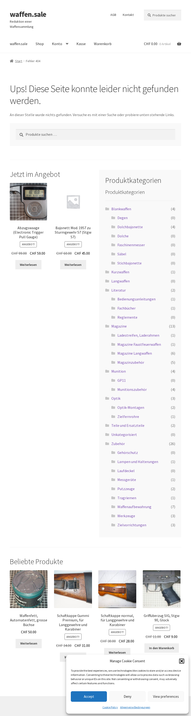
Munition (118, 371)
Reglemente (127, 317)
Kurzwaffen (120, 272)
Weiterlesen (28, 265)
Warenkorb (103, 43)
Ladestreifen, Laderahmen (138, 335)
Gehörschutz (127, 452)
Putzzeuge (126, 488)
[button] (181, 661)
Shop (40, 43)
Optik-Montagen (130, 407)
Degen (122, 217)
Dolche (123, 236)
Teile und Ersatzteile (127, 425)
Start (18, 61)
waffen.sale (28, 14)
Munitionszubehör (132, 389)
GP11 (121, 380)
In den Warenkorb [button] (161, 648)
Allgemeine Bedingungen (135, 707)
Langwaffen (120, 281)
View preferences (166, 696)
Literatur (118, 290)
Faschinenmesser (131, 244)
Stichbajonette (129, 263)
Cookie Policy (110, 707)
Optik (115, 398)
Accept (89, 696)
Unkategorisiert (124, 434)
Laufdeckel (126, 470)
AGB (113, 15)
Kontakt (128, 15)
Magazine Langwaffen (134, 353)
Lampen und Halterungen (137, 461)
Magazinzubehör (130, 362)
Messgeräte (126, 479)
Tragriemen (126, 497)
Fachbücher (126, 308)
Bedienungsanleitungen (136, 299)
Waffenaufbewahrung (134, 506)
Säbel (121, 254)
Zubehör (118, 443)
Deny (127, 696)
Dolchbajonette (130, 226)
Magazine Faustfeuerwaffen (139, 344)
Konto (57, 43)
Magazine (119, 326)
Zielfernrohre (128, 416)
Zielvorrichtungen (131, 525)
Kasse (81, 43)
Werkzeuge (126, 515)
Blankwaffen (121, 209)
